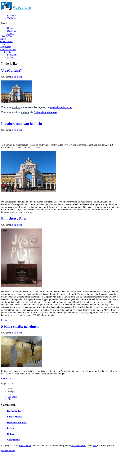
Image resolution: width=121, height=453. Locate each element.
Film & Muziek (14, 416)
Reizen (10, 428)
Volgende (12, 396)
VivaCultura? (11, 70)
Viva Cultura (25, 445)
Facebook (11, 15)
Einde (10, 399)
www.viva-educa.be (61, 107)
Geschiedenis (13, 439)
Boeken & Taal (14, 411)
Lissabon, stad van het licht (21, 124)
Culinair (11, 434)
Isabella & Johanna (17, 422)
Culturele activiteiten (45, 112)
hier (95, 445)
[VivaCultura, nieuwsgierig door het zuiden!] (16, 10)
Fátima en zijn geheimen (20, 326)
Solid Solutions (78, 445)
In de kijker (16, 76)
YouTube (11, 18)
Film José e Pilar (14, 218)
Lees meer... (6, 320)
